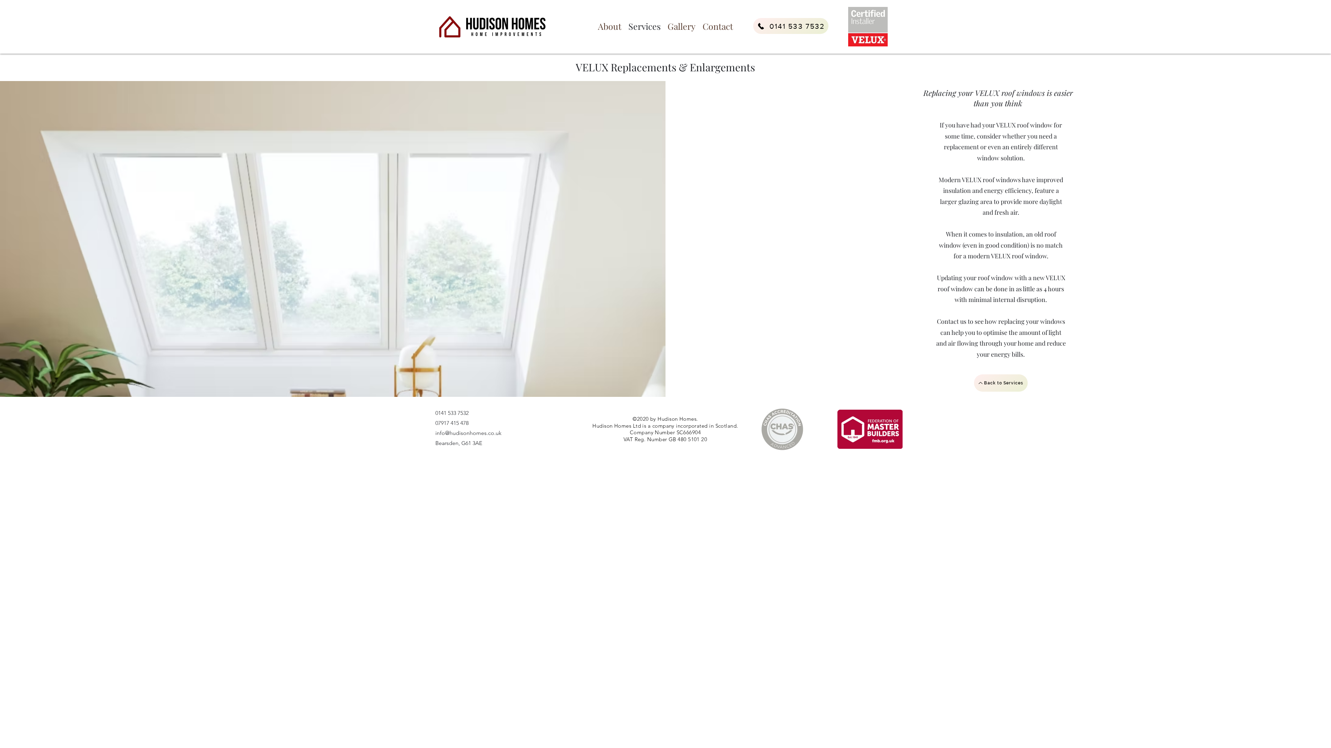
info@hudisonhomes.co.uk (468, 433)
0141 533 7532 (452, 413)
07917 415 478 (452, 423)
